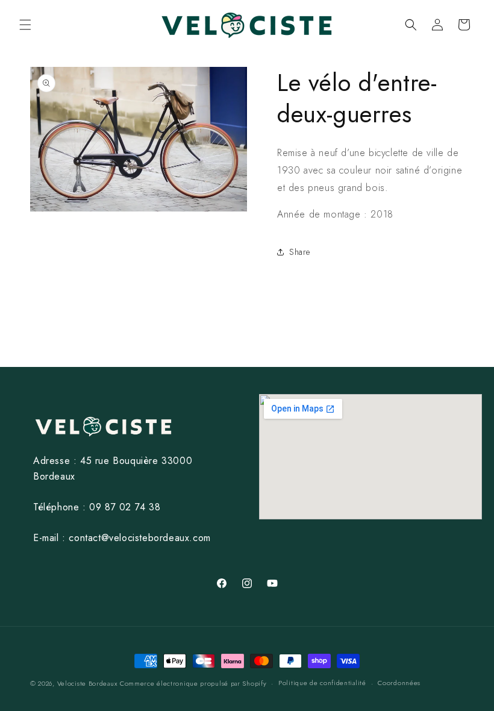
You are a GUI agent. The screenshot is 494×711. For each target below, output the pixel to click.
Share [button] (299, 252)
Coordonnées (399, 683)
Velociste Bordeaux (87, 683)
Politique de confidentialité (322, 683)
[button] (25, 24)
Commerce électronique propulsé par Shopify (193, 683)
